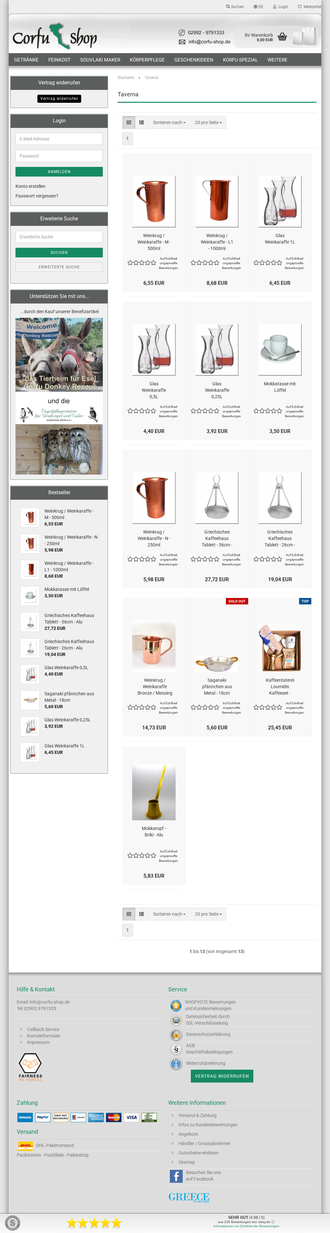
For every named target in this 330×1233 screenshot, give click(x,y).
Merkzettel (311, 7)
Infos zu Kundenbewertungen (208, 1124)
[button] (258, 6)
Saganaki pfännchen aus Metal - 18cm (217, 687)
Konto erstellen (30, 186)
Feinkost (59, 60)
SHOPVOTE (196, 1002)
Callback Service (43, 1029)
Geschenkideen (193, 60)
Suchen (59, 252)
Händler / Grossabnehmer (204, 1143)
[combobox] (169, 122)
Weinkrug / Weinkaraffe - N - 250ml (154, 538)
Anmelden (59, 171)
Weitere (277, 60)
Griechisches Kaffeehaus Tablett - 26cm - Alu (280, 538)
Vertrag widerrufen (59, 98)
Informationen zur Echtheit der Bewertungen (246, 1226)
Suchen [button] (237, 7)
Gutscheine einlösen (198, 1152)
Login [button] (282, 7)
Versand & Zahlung (198, 1115)
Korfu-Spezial (240, 60)
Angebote (188, 1134)
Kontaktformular (44, 1035)
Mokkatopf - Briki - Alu (154, 831)
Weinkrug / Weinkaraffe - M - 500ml (154, 242)
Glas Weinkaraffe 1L (280, 239)
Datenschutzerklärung (208, 1034)
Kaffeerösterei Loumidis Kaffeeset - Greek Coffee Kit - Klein (280, 687)
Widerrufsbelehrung (205, 1063)
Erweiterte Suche (59, 267)
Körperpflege (147, 60)
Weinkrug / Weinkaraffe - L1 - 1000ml (217, 242)
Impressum (38, 1042)
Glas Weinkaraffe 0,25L (217, 390)
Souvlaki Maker (100, 60)
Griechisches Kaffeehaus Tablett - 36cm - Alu (217, 538)
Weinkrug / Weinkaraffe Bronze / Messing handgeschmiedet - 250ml (155, 687)
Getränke (26, 60)
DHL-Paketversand (55, 1145)
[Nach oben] (312, 1223)
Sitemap (187, 1162)
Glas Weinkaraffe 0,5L (154, 390)
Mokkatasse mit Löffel (280, 387)
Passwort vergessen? (36, 195)
